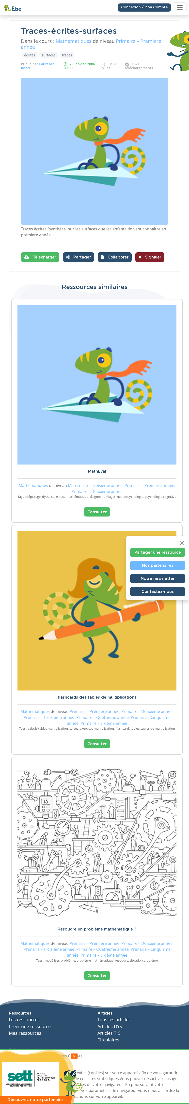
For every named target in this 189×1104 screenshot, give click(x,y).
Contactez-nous (158, 592)
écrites (29, 55)
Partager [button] (81, 257)
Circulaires (108, 1040)
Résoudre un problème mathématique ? (97, 929)
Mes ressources (25, 1033)
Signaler (152, 257)
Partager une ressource (157, 552)
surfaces (49, 55)
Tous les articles (114, 1019)
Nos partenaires (157, 566)
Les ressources (24, 1019)
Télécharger (44, 257)
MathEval (97, 471)
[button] (115, 257)
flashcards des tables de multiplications (97, 697)
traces (67, 55)
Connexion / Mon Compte (144, 7)
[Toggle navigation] (180, 7)
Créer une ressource (30, 1026)
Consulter (97, 512)
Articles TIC (108, 1033)
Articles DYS (109, 1026)
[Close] (182, 543)
